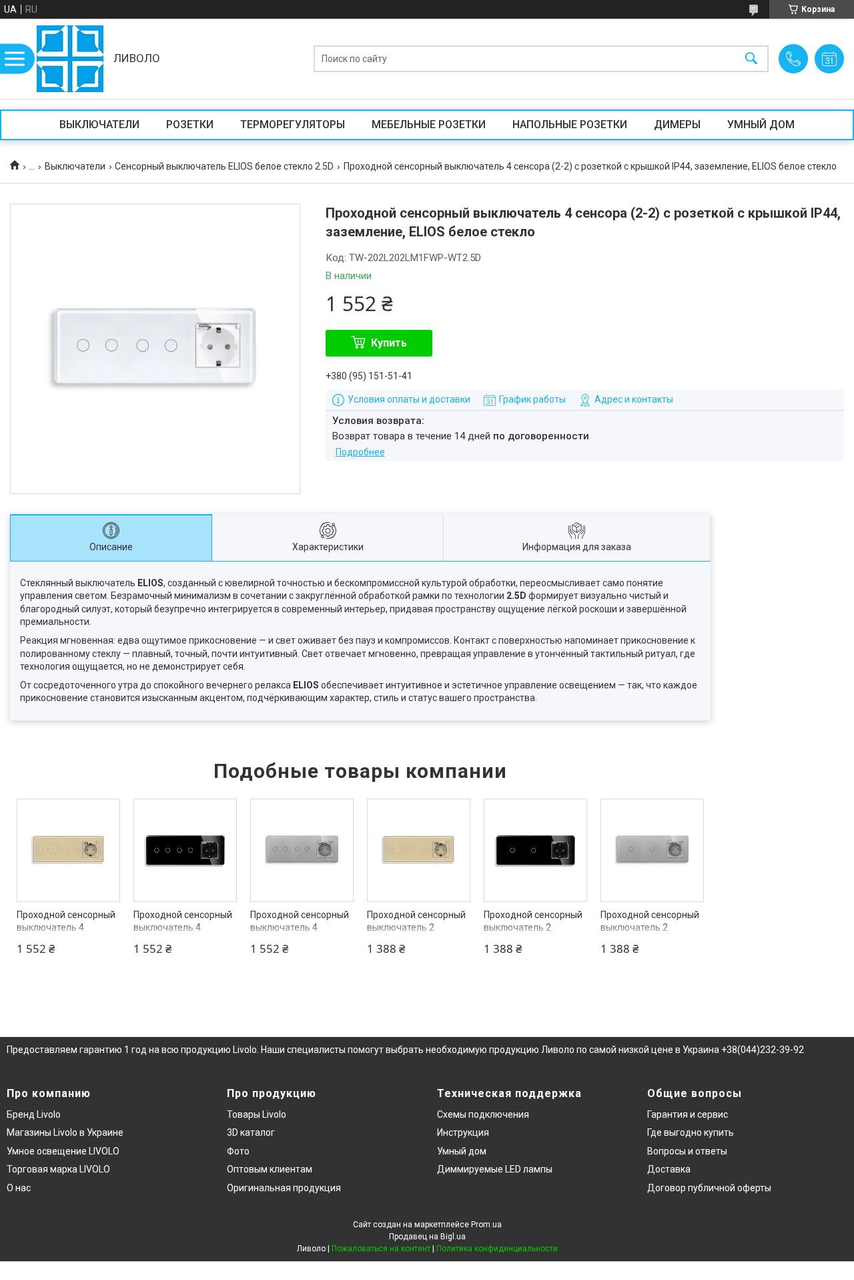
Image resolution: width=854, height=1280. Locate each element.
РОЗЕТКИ (190, 124)
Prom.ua (486, 1224)
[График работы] (829, 58)
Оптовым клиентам (269, 1169)
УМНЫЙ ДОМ (761, 124)
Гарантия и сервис (687, 1114)
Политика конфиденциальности (497, 1248)
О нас (19, 1188)
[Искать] (751, 59)
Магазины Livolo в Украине (65, 1132)
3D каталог (251, 1132)
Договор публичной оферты (709, 1188)
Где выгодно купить (690, 1132)
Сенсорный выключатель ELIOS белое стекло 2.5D (224, 166)
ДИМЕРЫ (677, 124)
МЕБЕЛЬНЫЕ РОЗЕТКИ (429, 124)
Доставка (669, 1169)
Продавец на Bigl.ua (427, 1236)
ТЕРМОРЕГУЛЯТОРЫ (292, 124)
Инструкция (463, 1132)
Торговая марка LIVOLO (58, 1169)
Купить (389, 343)
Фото (238, 1151)
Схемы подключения (483, 1114)
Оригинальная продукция (284, 1188)
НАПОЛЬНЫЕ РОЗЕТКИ (569, 124)
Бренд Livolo (34, 1114)
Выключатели (75, 166)
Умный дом (461, 1151)
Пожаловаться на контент (381, 1248)
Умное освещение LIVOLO (63, 1151)
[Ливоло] (70, 58)
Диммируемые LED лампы (494, 1169)
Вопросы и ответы (687, 1151)
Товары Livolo (256, 1114)
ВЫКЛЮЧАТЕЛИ (99, 124)
